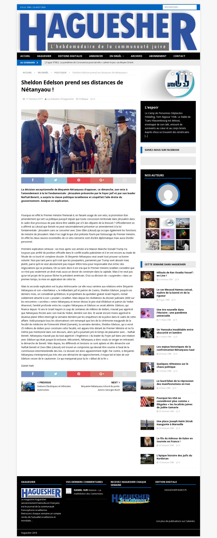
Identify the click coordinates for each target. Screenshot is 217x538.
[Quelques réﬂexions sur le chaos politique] (147, 370)
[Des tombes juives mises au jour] (167, 245)
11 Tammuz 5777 (34, 98)
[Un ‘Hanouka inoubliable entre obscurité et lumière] (147, 336)
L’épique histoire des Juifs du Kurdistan (174, 457)
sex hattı (172, 6)
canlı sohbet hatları (36, 9)
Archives (136, 56)
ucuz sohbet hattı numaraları (137, 6)
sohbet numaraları (58, 9)
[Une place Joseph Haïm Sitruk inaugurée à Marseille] (147, 427)
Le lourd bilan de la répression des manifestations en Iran (175, 382)
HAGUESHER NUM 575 (175, 489)
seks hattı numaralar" (109, 6)
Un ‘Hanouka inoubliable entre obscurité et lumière (175, 331)
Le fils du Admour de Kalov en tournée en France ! (175, 440)
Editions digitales (70, 56)
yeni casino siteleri (10, 13)
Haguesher (44, 56)
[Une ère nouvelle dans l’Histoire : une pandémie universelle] (167, 234)
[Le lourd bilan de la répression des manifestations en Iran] (147, 387)
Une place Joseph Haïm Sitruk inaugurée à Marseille (175, 423)
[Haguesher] (108, 50)
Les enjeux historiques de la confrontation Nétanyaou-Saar (176, 348)
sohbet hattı (160, 6)
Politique (83, 98)
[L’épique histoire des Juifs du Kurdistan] (147, 462)
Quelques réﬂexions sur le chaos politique (172, 365)
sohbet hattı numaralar (84, 6)
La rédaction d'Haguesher (60, 98)
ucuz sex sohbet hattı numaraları (86, 9)
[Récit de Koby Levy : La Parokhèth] (183, 245)
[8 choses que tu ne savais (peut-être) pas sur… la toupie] (183, 234)
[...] (146, 135)
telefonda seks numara (190, 6)
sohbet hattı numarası (12, 6)
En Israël (116, 56)
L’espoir (152, 107)
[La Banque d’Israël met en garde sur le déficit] (152, 245)
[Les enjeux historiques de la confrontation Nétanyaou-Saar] (147, 353)
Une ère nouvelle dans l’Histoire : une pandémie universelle (172, 312)
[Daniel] (68, 491)
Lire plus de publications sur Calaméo (175, 521)
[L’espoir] (168, 85)
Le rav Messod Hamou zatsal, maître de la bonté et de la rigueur (175, 292)
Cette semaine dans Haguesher (165, 264)
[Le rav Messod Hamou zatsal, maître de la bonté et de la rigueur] (152, 234)
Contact (179, 56)
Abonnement (157, 56)
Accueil (25, 56)
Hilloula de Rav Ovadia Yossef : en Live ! (175, 274)
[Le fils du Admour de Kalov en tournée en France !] (147, 445)
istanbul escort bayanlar (58, 6)
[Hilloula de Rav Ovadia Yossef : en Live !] (152, 223)
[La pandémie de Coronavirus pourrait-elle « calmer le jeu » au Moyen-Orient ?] (183, 223)
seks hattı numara (34, 6)
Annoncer (96, 56)
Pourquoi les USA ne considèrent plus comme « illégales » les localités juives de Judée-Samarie (174, 402)
